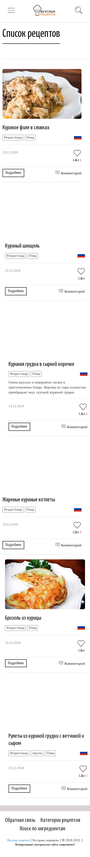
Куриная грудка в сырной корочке (41, 364)
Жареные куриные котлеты (28, 500)
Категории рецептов (60, 820)
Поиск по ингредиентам (42, 829)
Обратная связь (20, 820)
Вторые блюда (13, 137)
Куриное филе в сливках (26, 128)
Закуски (37, 753)
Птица (30, 137)
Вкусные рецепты (18, 840)
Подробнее (13, 173)
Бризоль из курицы (23, 618)
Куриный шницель (22, 246)
